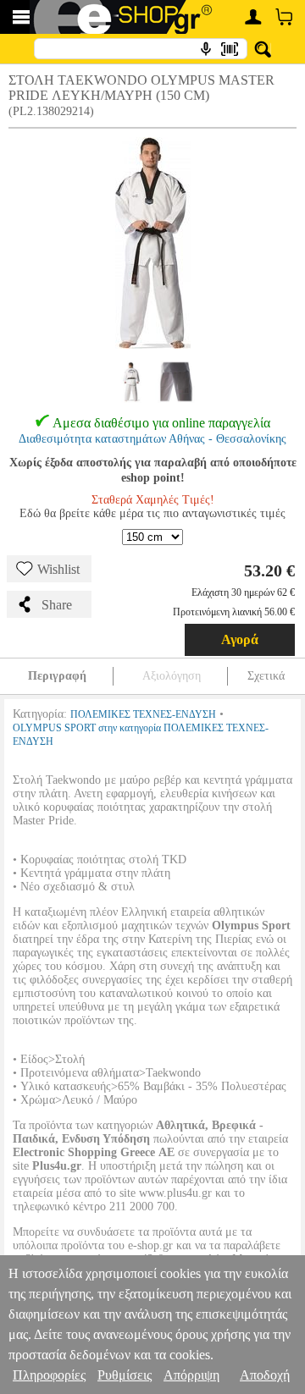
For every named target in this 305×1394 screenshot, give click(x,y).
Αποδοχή (265, 1375)
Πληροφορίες (49, 1375)
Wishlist (58, 569)
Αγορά (239, 639)
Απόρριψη (191, 1375)
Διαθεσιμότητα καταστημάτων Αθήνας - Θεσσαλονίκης (152, 439)
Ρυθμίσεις (124, 1375)
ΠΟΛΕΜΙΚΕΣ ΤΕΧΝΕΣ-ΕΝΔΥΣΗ (143, 714)
